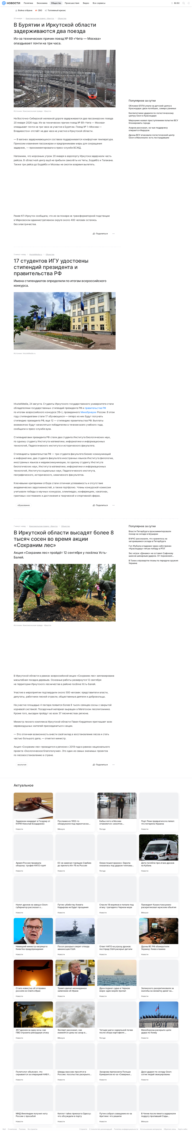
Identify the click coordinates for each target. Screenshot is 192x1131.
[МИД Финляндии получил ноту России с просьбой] (33, 1104)
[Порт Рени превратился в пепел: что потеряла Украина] (158, 812)
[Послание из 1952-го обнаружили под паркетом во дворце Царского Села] (75, 812)
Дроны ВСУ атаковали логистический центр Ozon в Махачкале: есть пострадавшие (151, 136)
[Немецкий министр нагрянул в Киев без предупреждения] (33, 937)
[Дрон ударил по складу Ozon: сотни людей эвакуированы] (158, 1062)
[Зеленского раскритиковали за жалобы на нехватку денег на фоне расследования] (158, 979)
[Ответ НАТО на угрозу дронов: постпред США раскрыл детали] (116, 937)
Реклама (22, 1129)
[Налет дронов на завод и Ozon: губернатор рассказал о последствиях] (33, 895)
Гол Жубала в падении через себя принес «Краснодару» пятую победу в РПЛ (150, 547)
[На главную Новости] (13, 3)
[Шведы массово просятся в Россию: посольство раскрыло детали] (75, 1062)
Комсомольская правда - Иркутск (40, 18)
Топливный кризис (57, 10)
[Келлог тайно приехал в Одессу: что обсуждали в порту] (75, 1104)
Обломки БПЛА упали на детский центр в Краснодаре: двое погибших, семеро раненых (152, 107)
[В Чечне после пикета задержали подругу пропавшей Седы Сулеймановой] (158, 1104)
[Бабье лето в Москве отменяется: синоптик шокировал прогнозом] (116, 812)
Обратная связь (170, 1129)
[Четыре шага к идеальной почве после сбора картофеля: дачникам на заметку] (116, 1021)
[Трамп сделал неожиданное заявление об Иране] (75, 979)
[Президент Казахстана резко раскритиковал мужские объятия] (158, 895)
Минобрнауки (89, 412)
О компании (12, 1129)
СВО (40, 10)
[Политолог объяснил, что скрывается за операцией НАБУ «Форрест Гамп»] (33, 1062)
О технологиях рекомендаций (100, 1129)
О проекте (83, 1129)
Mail (4, 1129)
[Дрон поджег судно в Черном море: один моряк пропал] (116, 979)
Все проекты (32, 1129)
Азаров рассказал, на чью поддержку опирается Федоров (148, 129)
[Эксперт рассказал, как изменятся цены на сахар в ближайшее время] (75, 1021)
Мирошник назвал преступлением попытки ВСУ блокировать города (153, 121)
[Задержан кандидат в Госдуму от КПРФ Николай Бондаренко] (33, 812)
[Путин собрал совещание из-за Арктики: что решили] (116, 1104)
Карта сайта (182, 1129)
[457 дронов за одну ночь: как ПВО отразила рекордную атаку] (33, 1021)
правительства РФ (95, 408)
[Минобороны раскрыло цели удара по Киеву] (158, 1021)
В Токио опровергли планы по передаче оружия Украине (153, 561)
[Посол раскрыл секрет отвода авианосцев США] (75, 937)
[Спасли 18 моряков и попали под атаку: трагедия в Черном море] (116, 895)
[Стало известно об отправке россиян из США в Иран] (33, 979)
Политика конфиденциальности (126, 1129)
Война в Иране (25, 10)
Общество (62, 18)
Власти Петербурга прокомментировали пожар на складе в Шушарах (150, 532)
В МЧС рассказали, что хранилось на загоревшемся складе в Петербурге (148, 540)
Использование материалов (151, 1129)
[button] (65, 79)
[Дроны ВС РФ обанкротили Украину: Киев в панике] (158, 937)
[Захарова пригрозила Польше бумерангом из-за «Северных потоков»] (116, 1062)
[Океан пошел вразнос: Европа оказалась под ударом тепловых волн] (116, 854)
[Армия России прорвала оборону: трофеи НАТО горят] (33, 854)
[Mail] (4, 3)
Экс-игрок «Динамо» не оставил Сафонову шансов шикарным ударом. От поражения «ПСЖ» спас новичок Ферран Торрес (151, 554)
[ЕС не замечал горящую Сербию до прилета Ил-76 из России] (75, 854)
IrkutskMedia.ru (35, 254)
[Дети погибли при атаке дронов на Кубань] (158, 854)
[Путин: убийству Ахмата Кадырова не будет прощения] (75, 895)
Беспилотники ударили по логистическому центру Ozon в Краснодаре (151, 114)
